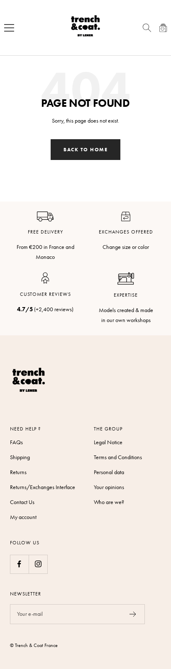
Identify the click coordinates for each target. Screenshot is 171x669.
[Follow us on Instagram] (38, 564)
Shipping (20, 457)
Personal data (109, 472)
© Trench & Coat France (34, 645)
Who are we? (109, 502)
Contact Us (22, 502)
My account (23, 517)
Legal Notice (108, 442)
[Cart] (163, 28)
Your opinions (109, 487)
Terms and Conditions (118, 457)
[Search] (147, 28)
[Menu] (9, 28)
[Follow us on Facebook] (19, 564)
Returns (18, 472)
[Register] (133, 614)
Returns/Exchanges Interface (42, 487)
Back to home (85, 149)
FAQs (16, 442)
